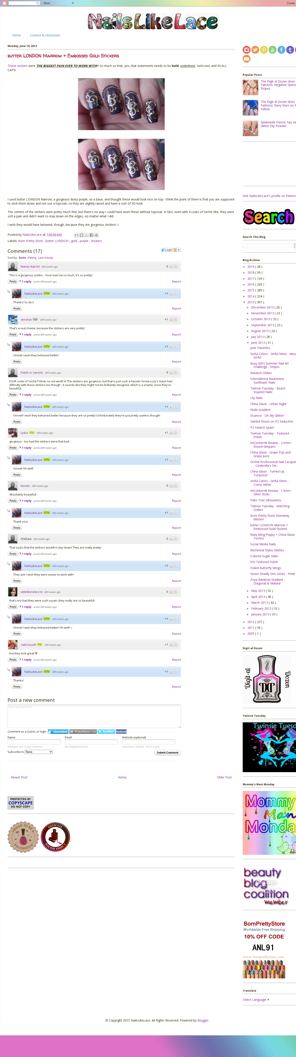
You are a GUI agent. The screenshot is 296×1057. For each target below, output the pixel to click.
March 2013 (260, 602)
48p (40, 644)
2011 (251, 628)
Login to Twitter (106, 731)
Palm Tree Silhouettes (265, 500)
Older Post (224, 777)
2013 (251, 302)
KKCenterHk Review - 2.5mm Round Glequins (270, 445)
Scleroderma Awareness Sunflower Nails (267, 380)
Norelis (25, 486)
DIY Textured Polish (264, 562)
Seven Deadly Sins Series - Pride (272, 574)
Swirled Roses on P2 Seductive (271, 421)
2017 (251, 278)
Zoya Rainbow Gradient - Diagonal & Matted (267, 581)
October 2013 (261, 319)
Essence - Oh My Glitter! (267, 415)
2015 (251, 290)
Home (16, 35)
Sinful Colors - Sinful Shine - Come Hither (269, 483)
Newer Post (19, 777)
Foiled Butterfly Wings (265, 568)
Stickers (96, 241)
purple (84, 241)
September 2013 (263, 325)
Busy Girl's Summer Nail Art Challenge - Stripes (269, 365)
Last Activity (45, 258)
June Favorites (260, 348)
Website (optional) (134, 737)
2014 (251, 296)
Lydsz (24, 433)
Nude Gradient (260, 410)
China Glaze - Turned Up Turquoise (267, 473)
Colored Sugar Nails (264, 556)
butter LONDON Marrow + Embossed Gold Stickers (269, 527)
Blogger (202, 1020)
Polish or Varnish (32, 372)
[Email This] (76, 235)
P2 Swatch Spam (262, 427)
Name (11, 737)
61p (32, 432)
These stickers (18, 66)
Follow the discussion (177, 250)
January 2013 (260, 614)
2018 (251, 272)
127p (46, 293)
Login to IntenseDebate (58, 731)
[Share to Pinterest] (96, 235)
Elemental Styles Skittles (267, 550)
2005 (251, 633)
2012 (251, 622)
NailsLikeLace (33, 234)
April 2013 (258, 597)
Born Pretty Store (31, 241)
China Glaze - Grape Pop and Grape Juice (270, 454)
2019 (251, 267)
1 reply (27, 281)
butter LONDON (57, 241)
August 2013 (260, 331)
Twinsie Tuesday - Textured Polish (269, 435)
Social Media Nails (263, 544)
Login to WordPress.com (83, 731)
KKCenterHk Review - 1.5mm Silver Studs (270, 492)
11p (35, 319)
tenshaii (26, 319)
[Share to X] (86, 235)
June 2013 (258, 342)
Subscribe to (16, 752)
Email (68, 737)
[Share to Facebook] (91, 235)
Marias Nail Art (30, 266)
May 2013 (258, 591)
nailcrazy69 (28, 645)
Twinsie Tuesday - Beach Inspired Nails (267, 390)
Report (176, 281)
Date (22, 258)
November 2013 (263, 313)
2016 (251, 284)
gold (74, 241)
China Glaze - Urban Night (268, 404)
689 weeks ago (50, 266)
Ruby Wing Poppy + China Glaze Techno (272, 536)
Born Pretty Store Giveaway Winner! (269, 517)
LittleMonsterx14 (31, 592)
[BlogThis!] (81, 235)
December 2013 (263, 307)
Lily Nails (256, 398)
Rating (32, 258)
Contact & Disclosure (45, 35)
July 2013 (258, 337)
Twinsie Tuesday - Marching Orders (269, 508)
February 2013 (261, 608)
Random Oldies (261, 373)
